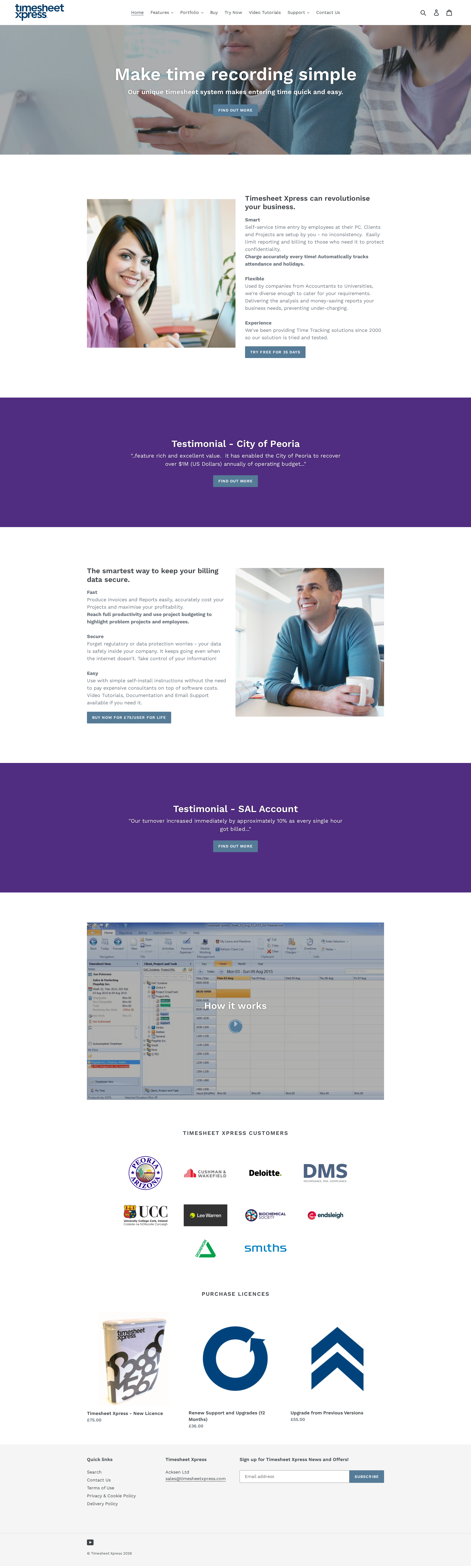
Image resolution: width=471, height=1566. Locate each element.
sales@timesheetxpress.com (195, 1478)
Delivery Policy (102, 1503)
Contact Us (99, 1480)
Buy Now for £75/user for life (129, 717)
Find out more (235, 110)
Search (94, 1472)
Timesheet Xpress (106, 1553)
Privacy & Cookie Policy (111, 1495)
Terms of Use (100, 1487)
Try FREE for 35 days (275, 352)
